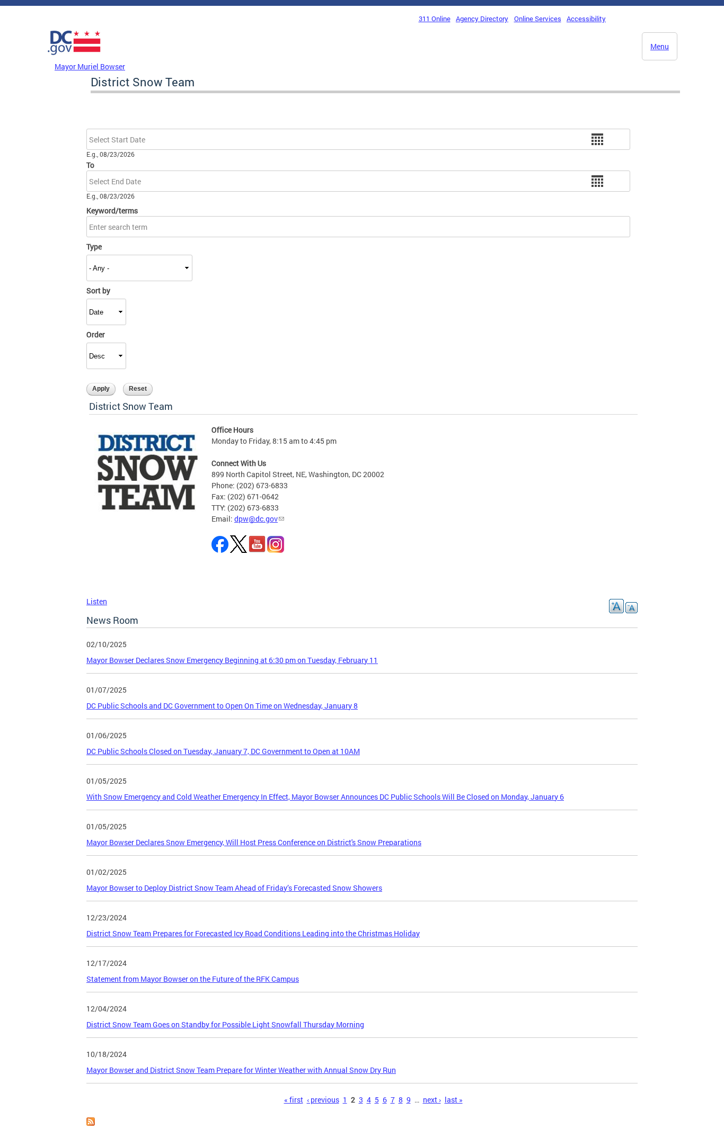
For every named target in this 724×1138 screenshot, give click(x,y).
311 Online (435, 18)
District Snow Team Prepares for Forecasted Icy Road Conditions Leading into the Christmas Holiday (253, 933)
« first (293, 1100)
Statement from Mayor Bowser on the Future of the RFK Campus (192, 979)
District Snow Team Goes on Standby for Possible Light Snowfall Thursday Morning (225, 1024)
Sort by (98, 290)
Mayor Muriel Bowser (90, 66)
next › (432, 1100)
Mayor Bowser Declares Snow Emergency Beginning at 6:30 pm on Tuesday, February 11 (232, 660)
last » (454, 1100)
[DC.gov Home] (74, 57)
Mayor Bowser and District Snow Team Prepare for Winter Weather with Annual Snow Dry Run (241, 1070)
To (90, 165)
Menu (659, 46)
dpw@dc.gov (256, 519)
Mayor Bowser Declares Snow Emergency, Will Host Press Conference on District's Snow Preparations (253, 842)
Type (94, 246)
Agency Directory (482, 18)
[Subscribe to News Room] (90, 1123)
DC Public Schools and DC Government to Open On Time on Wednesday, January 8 (222, 706)
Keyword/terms (112, 210)
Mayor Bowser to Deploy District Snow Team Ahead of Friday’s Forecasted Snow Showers (234, 888)
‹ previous (323, 1100)
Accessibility (586, 18)
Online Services (537, 18)
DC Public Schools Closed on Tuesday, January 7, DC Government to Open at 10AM (223, 751)
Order (95, 334)
